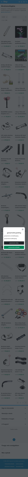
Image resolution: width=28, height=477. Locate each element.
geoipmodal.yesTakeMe (14, 247)
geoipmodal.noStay (14, 243)
